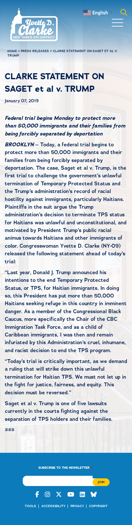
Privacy (77, 506)
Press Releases (35, 51)
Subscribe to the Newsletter (65, 467)
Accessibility (53, 506)
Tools (30, 506)
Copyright (98, 506)
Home (12, 51)
